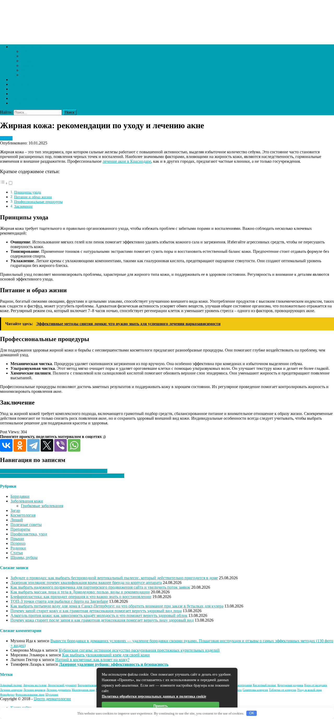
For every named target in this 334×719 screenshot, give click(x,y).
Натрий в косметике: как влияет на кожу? (92, 659)
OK (251, 713)
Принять (160, 706)
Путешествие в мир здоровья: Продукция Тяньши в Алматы (53, 471)
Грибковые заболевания (42, 75)
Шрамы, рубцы (24, 98)
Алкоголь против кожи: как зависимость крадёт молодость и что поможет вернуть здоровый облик (98, 615)
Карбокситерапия (241, 685)
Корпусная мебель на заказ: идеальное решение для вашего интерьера (62, 476)
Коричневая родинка (290, 685)
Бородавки (30, 51)
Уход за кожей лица (309, 689)
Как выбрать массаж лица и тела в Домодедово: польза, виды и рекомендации (80, 592)
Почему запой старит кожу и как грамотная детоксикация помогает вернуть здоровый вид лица (96, 611)
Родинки (29, 56)
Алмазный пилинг (11, 685)
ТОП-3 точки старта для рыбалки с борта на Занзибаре (59, 601)
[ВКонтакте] (6, 445)
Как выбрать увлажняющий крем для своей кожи (106, 655)
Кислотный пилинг (264, 685)
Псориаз (28, 61)
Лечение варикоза (34, 689)
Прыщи (27, 65)
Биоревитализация (89, 685)
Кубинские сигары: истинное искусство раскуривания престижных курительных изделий (139, 650)
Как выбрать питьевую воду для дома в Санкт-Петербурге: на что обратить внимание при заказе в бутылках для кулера (116, 606)
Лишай (27, 70)
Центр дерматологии (52, 699)
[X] (47, 445)
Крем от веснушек (315, 685)
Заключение (23, 206)
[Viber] (60, 445)
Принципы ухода (27, 192)
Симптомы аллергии (255, 689)
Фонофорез (7, 694)
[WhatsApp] (74, 445)
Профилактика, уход (28, 89)
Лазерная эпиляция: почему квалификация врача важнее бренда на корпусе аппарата (86, 582)
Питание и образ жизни (33, 197)
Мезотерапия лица (83, 689)
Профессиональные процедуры (38, 202)
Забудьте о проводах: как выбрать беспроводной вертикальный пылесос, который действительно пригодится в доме (114, 578)
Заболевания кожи (26, 46)
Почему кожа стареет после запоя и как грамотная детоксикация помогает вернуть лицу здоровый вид (102, 620)
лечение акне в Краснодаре (127, 161)
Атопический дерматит (62, 685)
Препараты (20, 84)
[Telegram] (33, 445)
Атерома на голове (35, 685)
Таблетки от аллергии (282, 689)
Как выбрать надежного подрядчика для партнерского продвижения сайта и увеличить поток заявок (100, 587)
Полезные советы (26, 524)
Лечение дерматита (58, 689)
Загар (15, 93)
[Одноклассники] (20, 445)
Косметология (22, 79)
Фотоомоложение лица (29, 694)
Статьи (16, 103)
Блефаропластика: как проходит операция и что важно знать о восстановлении (80, 596)
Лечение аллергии (11, 689)
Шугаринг (51, 694)
